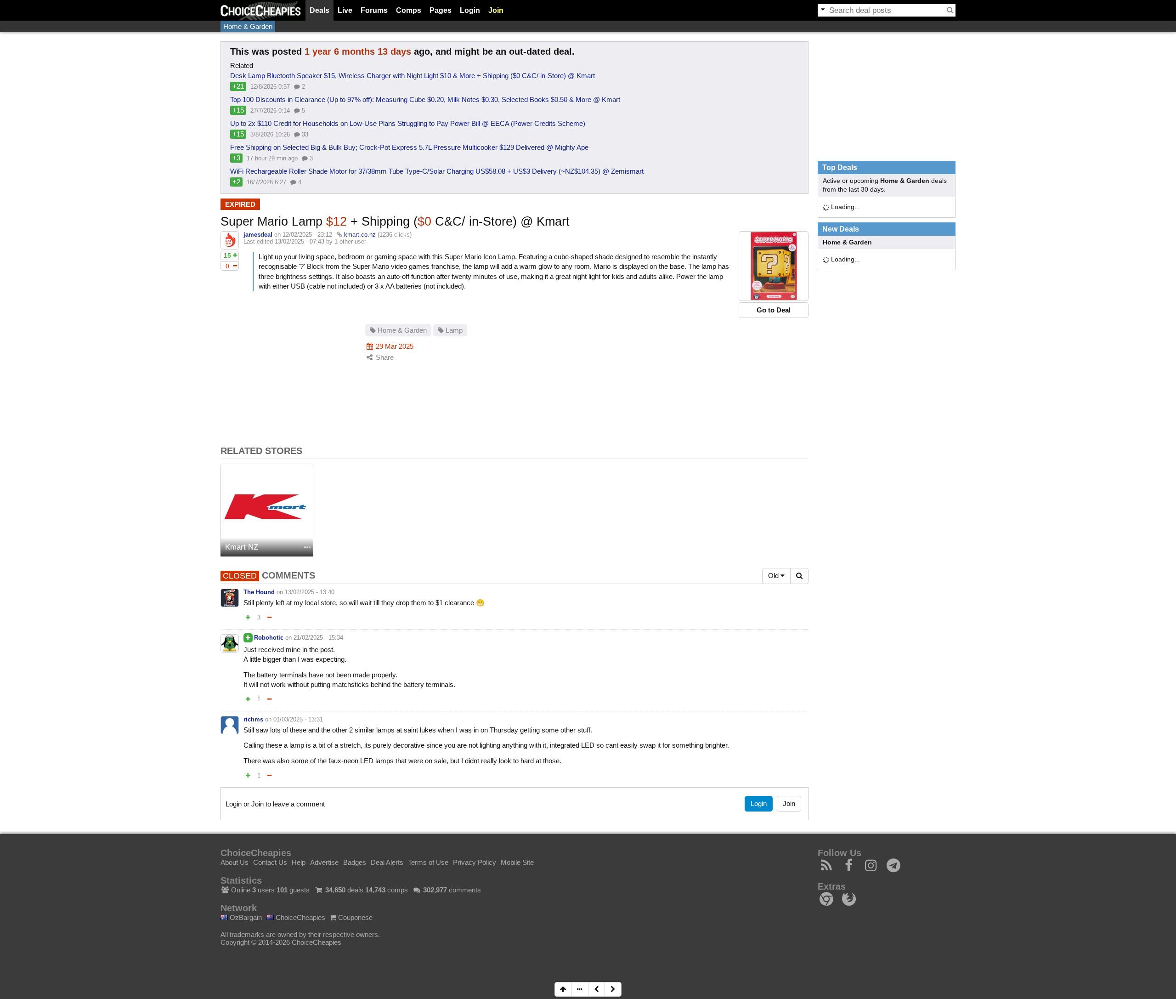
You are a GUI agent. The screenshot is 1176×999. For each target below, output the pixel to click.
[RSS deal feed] (827, 868)
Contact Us (270, 862)
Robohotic (268, 637)
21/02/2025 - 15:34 (318, 637)
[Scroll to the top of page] (562, 989)
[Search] (950, 10)
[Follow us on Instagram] (871, 868)
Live (345, 10)
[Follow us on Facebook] (849, 868)
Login (470, 10)
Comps (408, 10)
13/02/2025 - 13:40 (309, 592)
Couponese (354, 917)
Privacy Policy (474, 862)
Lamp (453, 330)
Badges (354, 862)
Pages (441, 10)
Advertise (324, 862)
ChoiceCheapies (299, 917)
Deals (319, 10)
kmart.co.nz (360, 234)
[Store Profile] (307, 548)
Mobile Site (517, 862)
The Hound (259, 592)
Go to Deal (774, 310)
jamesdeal (257, 234)
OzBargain (245, 917)
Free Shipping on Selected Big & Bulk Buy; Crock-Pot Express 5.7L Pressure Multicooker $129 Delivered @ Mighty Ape (409, 147)
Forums (374, 10)
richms (253, 719)
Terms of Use (428, 862)
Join (495, 10)
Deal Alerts (387, 862)
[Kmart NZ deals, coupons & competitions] (266, 510)
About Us (234, 862)
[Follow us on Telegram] (894, 868)
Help (298, 862)
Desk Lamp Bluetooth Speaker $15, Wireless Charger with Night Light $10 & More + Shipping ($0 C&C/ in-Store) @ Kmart (412, 75)
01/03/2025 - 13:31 (298, 719)
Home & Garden (247, 26)
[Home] (260, 10)
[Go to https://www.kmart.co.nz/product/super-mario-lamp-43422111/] (773, 266)
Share (384, 357)
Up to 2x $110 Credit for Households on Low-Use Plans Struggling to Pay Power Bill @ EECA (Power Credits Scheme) (407, 123)
